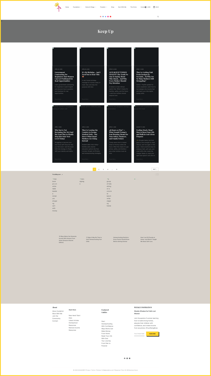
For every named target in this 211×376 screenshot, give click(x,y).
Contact (143, 7)
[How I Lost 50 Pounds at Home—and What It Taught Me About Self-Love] (136, 239)
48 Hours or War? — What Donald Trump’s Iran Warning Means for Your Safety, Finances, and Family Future (118, 134)
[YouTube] (110, 16)
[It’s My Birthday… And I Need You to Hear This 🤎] (92, 56)
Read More (58, 99)
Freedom (102, 7)
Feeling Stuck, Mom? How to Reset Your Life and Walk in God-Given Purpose (145, 133)
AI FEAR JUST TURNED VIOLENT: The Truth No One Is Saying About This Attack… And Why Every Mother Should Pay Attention (118, 77)
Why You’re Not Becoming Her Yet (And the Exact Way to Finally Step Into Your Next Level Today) (64, 134)
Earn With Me (122, 7)
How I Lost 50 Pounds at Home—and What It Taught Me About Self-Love (149, 239)
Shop (112, 7)
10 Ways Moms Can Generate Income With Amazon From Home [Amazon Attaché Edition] (67, 239)
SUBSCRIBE (152, 333)
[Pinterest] (100, 16)
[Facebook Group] (105, 16)
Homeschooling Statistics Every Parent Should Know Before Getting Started (121, 239)
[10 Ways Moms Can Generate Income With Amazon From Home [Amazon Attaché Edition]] (54, 239)
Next (154, 169)
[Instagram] (108, 16)
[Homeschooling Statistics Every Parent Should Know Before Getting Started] (109, 239)
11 (116, 169)
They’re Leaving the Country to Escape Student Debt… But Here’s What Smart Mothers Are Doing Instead (90, 135)
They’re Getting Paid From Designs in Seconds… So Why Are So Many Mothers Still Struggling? (145, 76)
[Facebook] (103, 16)
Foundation (76, 7)
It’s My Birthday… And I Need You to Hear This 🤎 (91, 74)
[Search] (158, 16)
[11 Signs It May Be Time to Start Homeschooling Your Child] (82, 239)
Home (67, 7)
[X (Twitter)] (127, 358)
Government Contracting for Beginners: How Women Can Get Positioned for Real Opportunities (64, 76)
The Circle (133, 7)
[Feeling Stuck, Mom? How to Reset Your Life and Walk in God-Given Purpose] (146, 114)
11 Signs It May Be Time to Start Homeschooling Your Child (94, 239)
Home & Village (89, 7)
